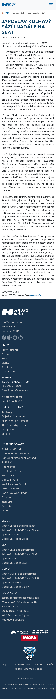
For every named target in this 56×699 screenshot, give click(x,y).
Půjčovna (27, 668)
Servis (5, 358)
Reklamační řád (10, 606)
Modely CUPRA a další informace (19, 573)
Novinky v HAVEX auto (15, 484)
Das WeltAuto (10, 480)
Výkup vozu (8, 429)
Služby (5, 363)
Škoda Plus (8, 475)
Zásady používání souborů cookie (19, 602)
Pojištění (7, 462)
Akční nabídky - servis (15, 425)
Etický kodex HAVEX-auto (15, 610)
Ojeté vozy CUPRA (11, 582)
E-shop (38, 668)
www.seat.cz (35, 295)
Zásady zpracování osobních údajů (20, 597)
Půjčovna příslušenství (15, 453)
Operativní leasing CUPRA (15, 586)
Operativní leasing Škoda (15, 538)
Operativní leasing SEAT (14, 562)
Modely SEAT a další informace (18, 549)
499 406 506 (14, 401)
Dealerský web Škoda (14, 493)
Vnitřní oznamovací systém (16, 615)
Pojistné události (11, 449)
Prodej (5, 354)
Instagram (8, 501)
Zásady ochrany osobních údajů (22, 688)
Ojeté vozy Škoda (11, 534)
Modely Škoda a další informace (19, 525)
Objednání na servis (14, 416)
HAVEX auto (9, 371)
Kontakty (7, 412)
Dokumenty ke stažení (15, 488)
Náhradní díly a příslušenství (19, 458)
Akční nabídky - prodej (15, 420)
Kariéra (6, 434)
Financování (9, 466)
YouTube (7, 506)
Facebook (8, 497)
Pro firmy (7, 367)
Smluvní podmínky (46, 688)
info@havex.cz (19, 390)
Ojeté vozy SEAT (10, 558)
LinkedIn (6, 510)
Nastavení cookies (13, 619)
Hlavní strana (10, 349)
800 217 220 (14, 385)
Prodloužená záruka (13, 471)
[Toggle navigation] (50, 4)
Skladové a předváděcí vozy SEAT (19, 554)
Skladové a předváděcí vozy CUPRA (20, 578)
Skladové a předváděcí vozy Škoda (20, 530)
